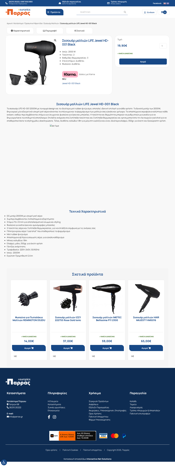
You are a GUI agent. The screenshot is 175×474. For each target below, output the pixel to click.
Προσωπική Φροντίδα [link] (33, 23)
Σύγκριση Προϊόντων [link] (99, 401)
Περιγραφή (51, 30)
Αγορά (143, 61)
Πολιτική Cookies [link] (70, 450)
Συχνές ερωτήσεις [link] (56, 407)
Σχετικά (80, 30)
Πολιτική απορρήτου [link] (92, 450)
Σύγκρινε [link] (15, 356)
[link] (4, 462)
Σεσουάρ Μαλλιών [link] (51, 23)
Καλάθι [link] (133, 401)
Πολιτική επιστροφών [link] (140, 413)
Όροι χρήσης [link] (51, 450)
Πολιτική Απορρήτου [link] (98, 416)
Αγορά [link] (27, 348)
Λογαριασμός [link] (136, 407)
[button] (55, 40)
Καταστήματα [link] (54, 404)
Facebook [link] (157, 3)
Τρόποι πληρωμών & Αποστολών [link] (145, 410)
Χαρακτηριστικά (21, 30)
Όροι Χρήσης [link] (95, 413)
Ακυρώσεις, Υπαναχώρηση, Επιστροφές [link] (107, 410)
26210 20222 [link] (15, 407)
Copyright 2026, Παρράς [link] (118, 450)
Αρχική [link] (9, 23)
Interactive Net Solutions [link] (99, 459)
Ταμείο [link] (133, 404)
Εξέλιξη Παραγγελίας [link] (99, 407)
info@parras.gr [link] (16, 416)
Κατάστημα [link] (18, 23)
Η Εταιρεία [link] (53, 401)
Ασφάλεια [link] (93, 404)
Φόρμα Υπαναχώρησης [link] (99, 419)
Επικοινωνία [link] (53, 410)
